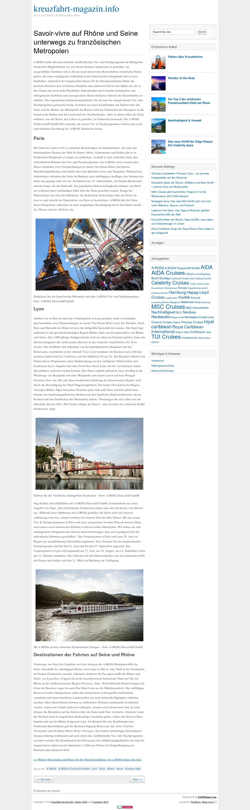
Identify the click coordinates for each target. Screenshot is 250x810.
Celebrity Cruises (170, 282)
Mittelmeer (187, 302)
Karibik (184, 297)
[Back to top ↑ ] (209, 801)
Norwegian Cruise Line (199, 317)
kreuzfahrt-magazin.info (76, 8)
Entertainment (170, 288)
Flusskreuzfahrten (159, 292)
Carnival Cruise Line (182, 278)
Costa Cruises (196, 283)
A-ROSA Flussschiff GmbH (74, 768)
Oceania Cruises (161, 322)
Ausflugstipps (204, 273)
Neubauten (161, 316)
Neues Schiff (177, 317)
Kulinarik (195, 297)
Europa (182, 288)
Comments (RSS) (100, 801)
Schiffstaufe (197, 332)
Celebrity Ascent (203, 278)
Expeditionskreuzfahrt (198, 288)
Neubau (189, 312)
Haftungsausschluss (162, 365)
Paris (102, 768)
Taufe (208, 332)
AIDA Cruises (168, 272)
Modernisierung (202, 302)
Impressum (157, 360)
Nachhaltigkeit (163, 312)
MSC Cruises (168, 306)
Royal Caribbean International (177, 329)
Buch (155, 278)
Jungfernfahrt (171, 297)
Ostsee (176, 322)
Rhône (110, 768)
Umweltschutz (189, 337)
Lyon (94, 768)
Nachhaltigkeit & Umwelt (184, 120)
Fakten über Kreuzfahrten (185, 57)
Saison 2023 (182, 332)
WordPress (196, 801)
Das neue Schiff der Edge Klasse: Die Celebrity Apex (190, 143)
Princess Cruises (192, 322)
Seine (119, 768)
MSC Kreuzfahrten (197, 308)
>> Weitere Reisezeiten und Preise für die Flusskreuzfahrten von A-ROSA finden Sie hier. (88, 759)
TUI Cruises (166, 336)
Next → (137, 779)
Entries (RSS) (81, 801)
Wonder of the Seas (181, 78)
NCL (179, 312)
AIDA (207, 267)
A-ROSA (51, 768)
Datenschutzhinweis (162, 370)
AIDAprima (191, 273)
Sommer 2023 (133, 768)
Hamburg (177, 292)
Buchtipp (164, 278)
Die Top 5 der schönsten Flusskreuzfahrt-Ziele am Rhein (189, 101)
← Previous (43, 779)
